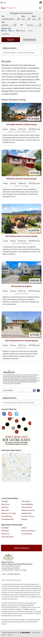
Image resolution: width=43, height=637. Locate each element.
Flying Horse (6, 534)
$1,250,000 (33, 230)
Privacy (10, 635)
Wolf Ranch (5, 531)
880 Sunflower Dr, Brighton (21, 286)
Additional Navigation (21, 548)
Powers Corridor (27, 507)
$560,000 (34, 280)
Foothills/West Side (8, 519)
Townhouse (22, 31)
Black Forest (5, 504)
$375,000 (34, 172)
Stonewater (5, 528)
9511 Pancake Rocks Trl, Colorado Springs (21, 340)
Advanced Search (29, 39)
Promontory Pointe (7, 537)
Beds (23, 16)
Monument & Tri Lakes (9, 513)
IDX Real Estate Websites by (10, 632)
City (3, 16)
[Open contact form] (40, 2)
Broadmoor (5, 507)
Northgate (5, 501)
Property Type (6, 28)
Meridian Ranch (27, 513)
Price (3, 22)
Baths (34, 16)
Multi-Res (6, 34)
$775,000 (34, 334)
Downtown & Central (28, 510)
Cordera (24, 528)
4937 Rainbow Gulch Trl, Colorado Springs (21, 236)
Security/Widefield (27, 504)
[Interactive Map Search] (17, 467)
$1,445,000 (33, 118)
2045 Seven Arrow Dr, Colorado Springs (21, 178)
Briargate (24, 519)
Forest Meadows (7, 516)
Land (30, 31)
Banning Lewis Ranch (28, 531)
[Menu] (40, 7)
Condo (12, 31)
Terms (4, 635)
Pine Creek (5, 510)
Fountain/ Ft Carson (28, 516)
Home (5, 31)
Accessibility (36, 632)
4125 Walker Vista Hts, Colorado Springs (21, 124)
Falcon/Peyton (26, 501)
